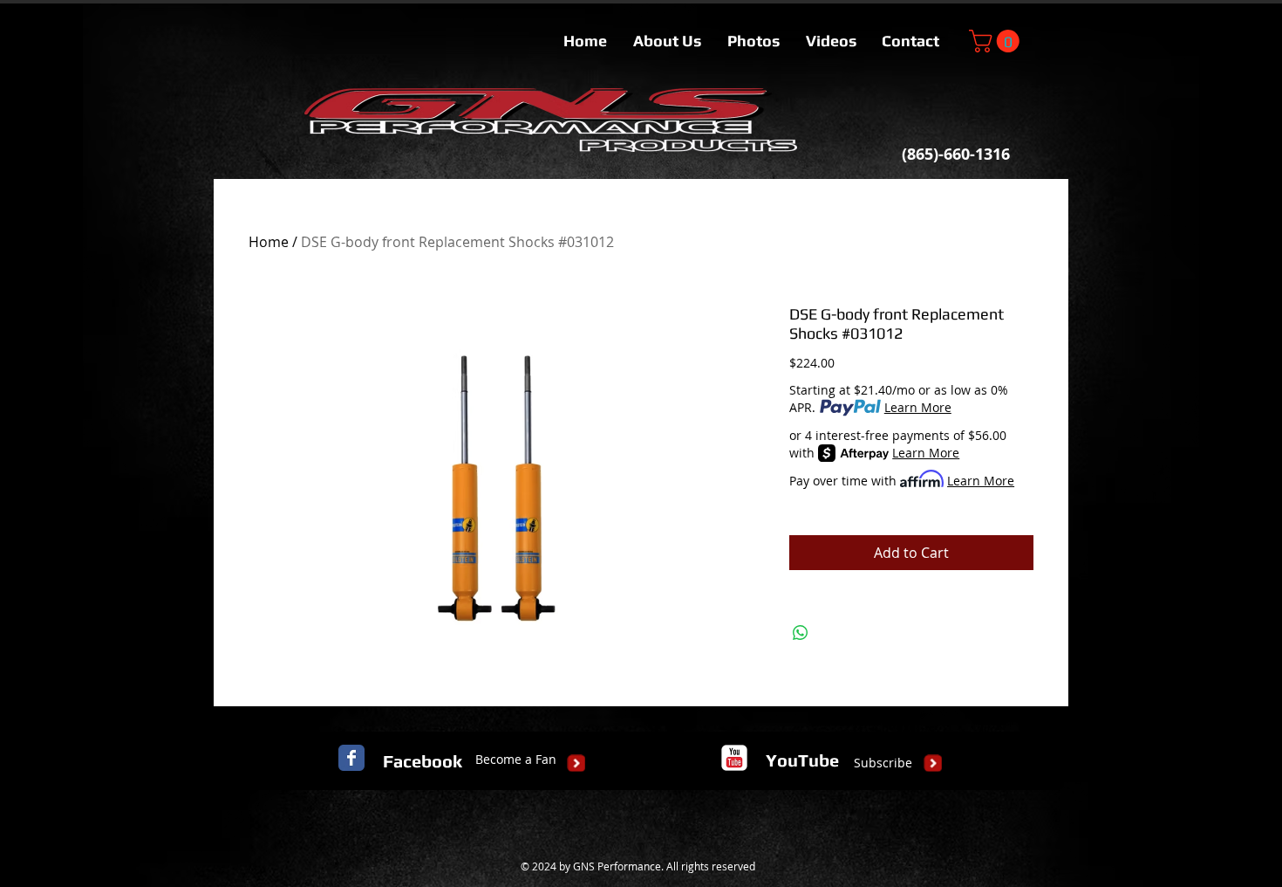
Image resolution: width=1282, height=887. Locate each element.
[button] (997, 41)
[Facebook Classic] (351, 758)
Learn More (917, 407)
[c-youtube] (734, 758)
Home (269, 241)
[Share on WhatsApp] (800, 632)
